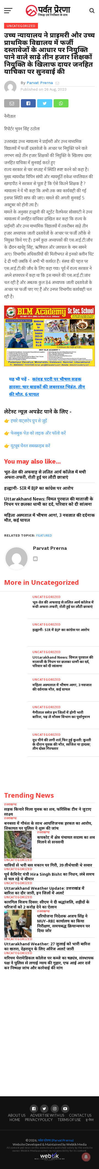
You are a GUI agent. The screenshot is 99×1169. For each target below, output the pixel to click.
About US (16, 1115)
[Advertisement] (49, 1028)
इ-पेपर (90, 1119)
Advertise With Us (47, 1115)
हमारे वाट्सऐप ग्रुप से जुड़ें (29, 421)
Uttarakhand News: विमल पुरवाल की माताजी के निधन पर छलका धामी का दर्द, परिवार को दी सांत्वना (48, 501)
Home (15, 1119)
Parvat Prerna (40, 82)
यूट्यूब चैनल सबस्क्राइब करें (30, 446)
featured (44, 535)
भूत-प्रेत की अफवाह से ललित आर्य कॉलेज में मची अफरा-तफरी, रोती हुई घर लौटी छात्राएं (45, 474)
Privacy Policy (39, 1119)
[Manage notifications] (86, 1156)
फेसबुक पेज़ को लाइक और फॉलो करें (38, 433)
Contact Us (80, 1115)
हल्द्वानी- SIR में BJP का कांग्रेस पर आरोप (38, 488)
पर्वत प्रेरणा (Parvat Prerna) (56, 1140)
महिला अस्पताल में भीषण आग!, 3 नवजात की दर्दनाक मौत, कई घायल (49, 518)
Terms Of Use (69, 1119)
